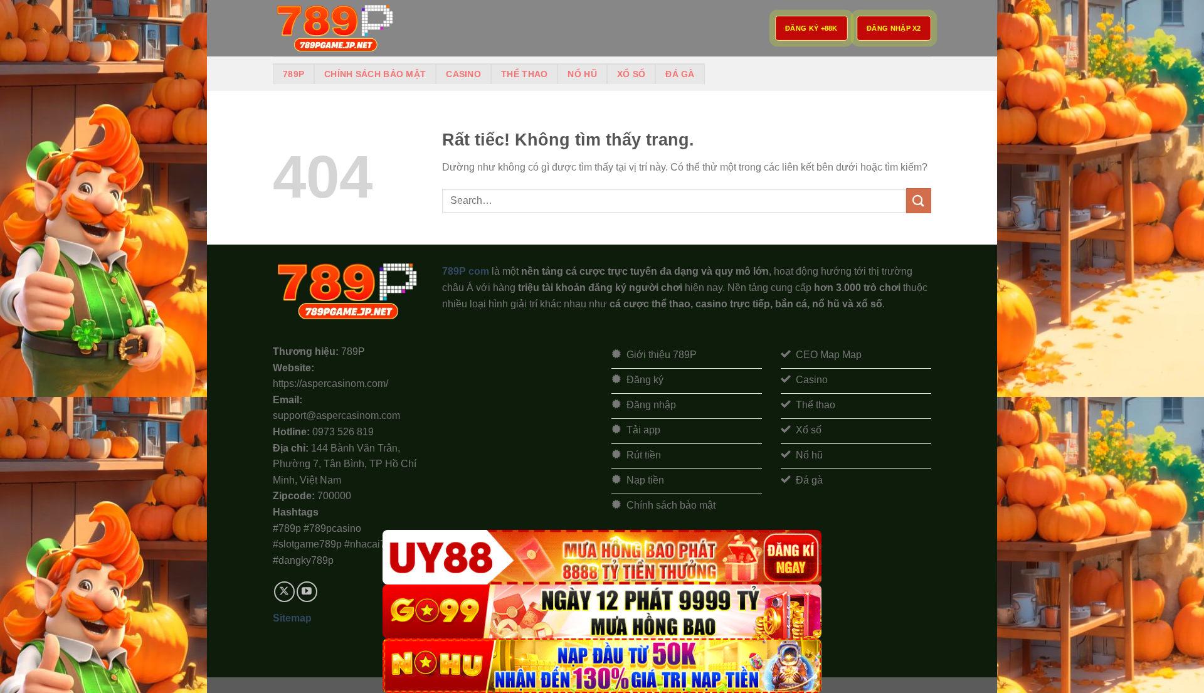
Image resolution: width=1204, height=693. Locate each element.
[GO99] (602, 612)
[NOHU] (602, 665)
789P (293, 74)
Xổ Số (631, 74)
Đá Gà (679, 74)
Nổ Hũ (582, 74)
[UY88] (602, 557)
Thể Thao (524, 74)
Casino (463, 74)
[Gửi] (918, 200)
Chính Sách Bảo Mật (375, 74)
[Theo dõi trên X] (284, 591)
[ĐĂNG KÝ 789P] (335, 28)
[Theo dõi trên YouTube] (307, 591)
